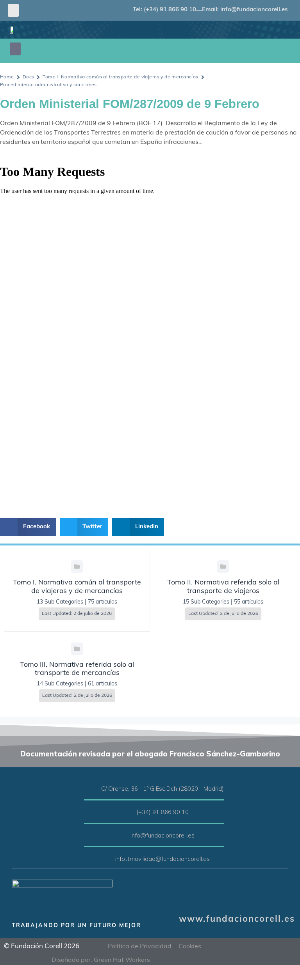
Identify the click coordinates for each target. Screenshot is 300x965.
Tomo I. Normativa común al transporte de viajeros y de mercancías (120, 77)
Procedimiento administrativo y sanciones (48, 85)
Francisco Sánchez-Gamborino (225, 753)
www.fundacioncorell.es (237, 919)
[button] (13, 10)
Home (7, 77)
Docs (28, 77)
